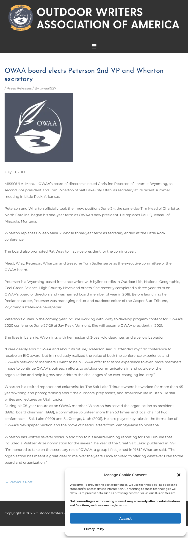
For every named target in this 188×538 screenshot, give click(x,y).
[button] (179, 475)
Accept (125, 518)
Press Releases (19, 88)
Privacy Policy (94, 529)
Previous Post (19, 482)
